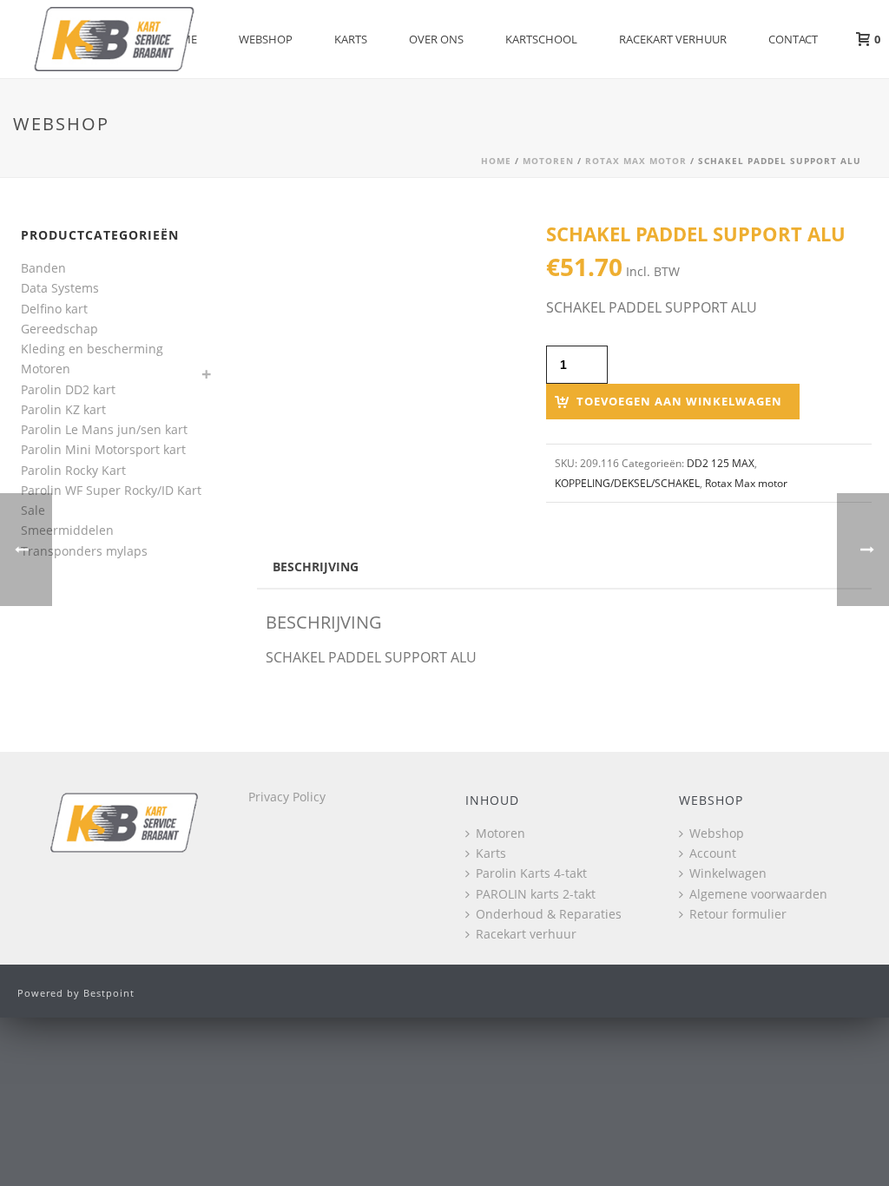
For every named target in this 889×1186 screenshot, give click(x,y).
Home (496, 161)
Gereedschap (59, 328)
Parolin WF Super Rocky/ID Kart (111, 490)
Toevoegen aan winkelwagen (679, 401)
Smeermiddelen (67, 530)
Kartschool (541, 39)
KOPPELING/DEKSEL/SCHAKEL (627, 483)
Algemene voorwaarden (758, 894)
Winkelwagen (728, 873)
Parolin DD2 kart (68, 389)
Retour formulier (738, 914)
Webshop (266, 39)
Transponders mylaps (84, 551)
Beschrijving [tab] (316, 566)
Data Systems (60, 288)
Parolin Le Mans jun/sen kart (104, 429)
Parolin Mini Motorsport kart (103, 449)
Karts (350, 39)
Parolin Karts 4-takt (531, 873)
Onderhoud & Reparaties (549, 914)
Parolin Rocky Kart (73, 470)
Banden (43, 268)
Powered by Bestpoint (76, 992)
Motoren (548, 161)
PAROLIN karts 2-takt (536, 894)
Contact (793, 39)
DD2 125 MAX (720, 463)
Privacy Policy (287, 796)
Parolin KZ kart (63, 409)
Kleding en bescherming (92, 348)
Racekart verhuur (673, 39)
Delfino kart (54, 308)
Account (712, 853)
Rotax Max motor (636, 161)
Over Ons (436, 39)
